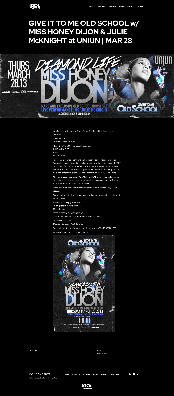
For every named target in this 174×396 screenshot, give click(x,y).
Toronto (36, 350)
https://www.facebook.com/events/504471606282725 (92, 228)
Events (31, 350)
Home (92, 6)
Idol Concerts (39, 374)
